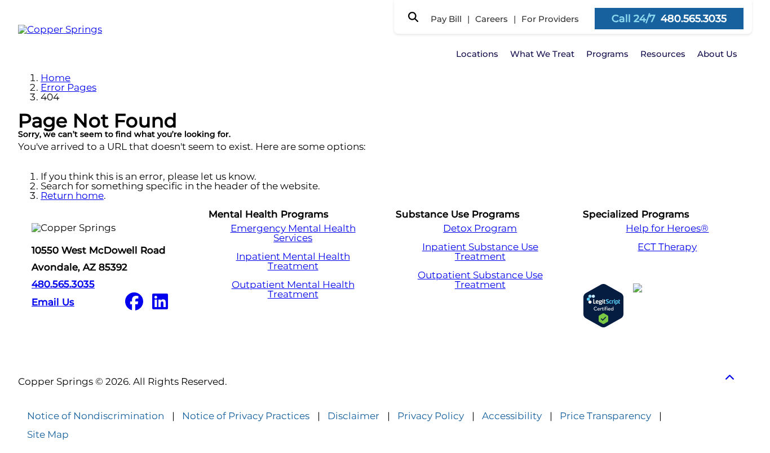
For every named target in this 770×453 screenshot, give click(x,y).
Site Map (48, 434)
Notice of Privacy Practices (245, 416)
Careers (491, 19)
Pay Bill (446, 19)
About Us (717, 53)
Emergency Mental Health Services (293, 233)
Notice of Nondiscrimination (95, 416)
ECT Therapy (667, 247)
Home (55, 77)
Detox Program (480, 228)
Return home (72, 195)
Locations (477, 53)
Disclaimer (353, 416)
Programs (607, 53)
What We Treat (542, 53)
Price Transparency (605, 416)
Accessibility (512, 416)
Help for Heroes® (667, 228)
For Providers (550, 19)
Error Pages (68, 87)
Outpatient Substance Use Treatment (480, 280)
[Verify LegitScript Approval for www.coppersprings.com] (603, 305)
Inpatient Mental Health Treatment (293, 261)
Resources (662, 53)
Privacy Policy (430, 416)
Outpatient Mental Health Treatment (293, 289)
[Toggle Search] (413, 17)
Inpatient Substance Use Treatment (480, 251)
